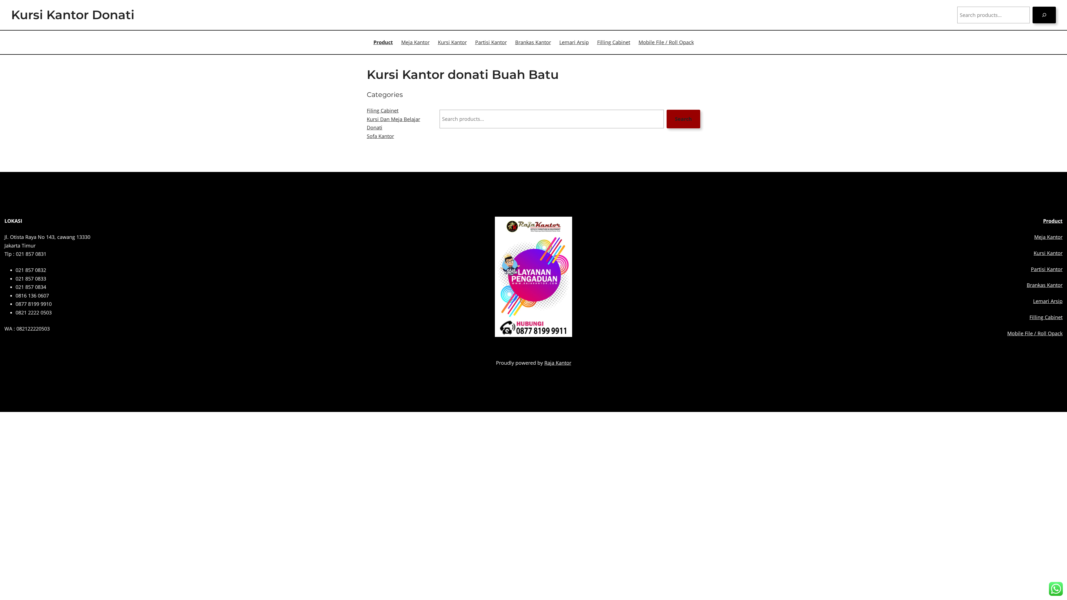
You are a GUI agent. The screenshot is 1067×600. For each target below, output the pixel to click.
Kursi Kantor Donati (72, 14)
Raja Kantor (557, 362)
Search (683, 119)
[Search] (1044, 15)
